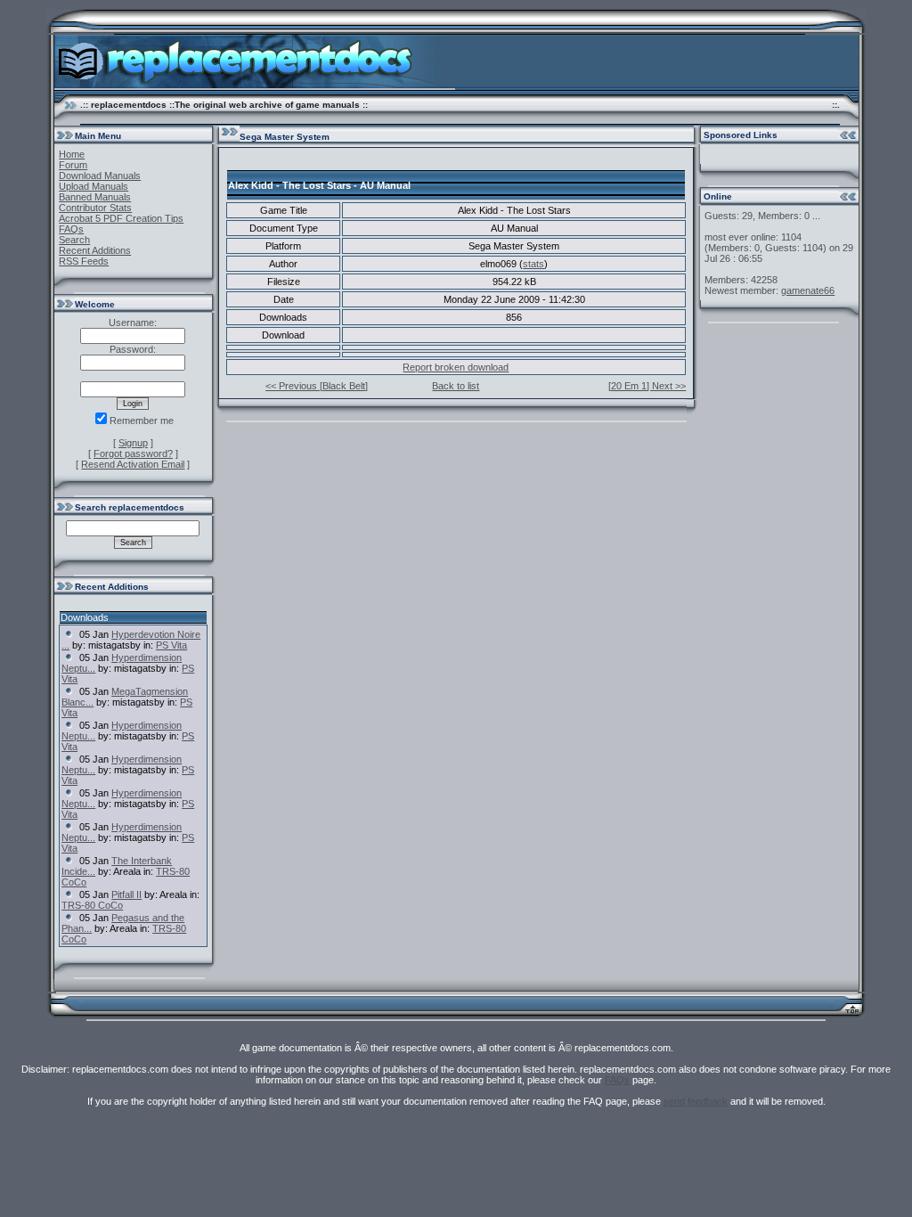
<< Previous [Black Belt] (316, 385)
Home (72, 154)
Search (74, 239)
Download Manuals (100, 175)
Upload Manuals (93, 186)
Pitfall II (126, 894)
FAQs (71, 229)
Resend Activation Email (132, 464)
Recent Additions (95, 250)
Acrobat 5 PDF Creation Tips (121, 218)
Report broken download (456, 367)
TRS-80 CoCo (92, 905)
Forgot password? (133, 453)
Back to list (455, 385)
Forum (73, 164)
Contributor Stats (95, 207)
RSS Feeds (84, 261)
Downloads (85, 617)
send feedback (696, 1101)
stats (533, 263)
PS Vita (171, 645)
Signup (133, 442)
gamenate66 (808, 290)
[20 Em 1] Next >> (647, 385)
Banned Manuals (95, 197)
